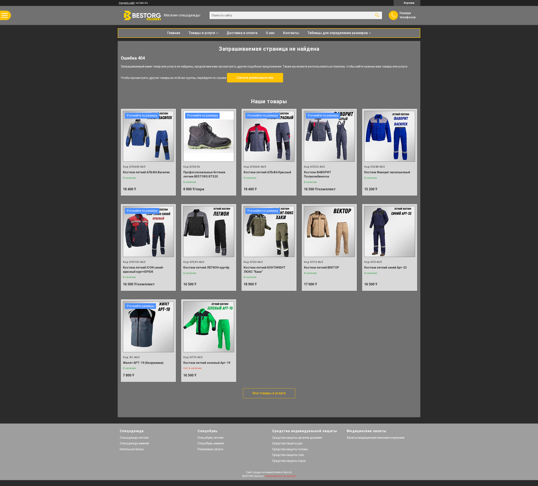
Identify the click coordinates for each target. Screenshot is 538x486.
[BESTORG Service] (140, 15)
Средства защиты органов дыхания (297, 437)
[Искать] (377, 15)
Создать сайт (127, 2)
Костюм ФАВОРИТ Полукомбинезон (317, 174)
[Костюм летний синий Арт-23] (389, 231)
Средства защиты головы (290, 449)
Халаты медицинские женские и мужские (376, 437)
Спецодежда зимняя (134, 443)
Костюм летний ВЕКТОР (321, 267)
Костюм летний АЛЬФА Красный (267, 172)
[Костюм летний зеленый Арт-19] (208, 326)
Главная (173, 33)
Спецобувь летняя (210, 437)
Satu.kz (287, 472)
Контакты (291, 33)
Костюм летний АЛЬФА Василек (146, 172)
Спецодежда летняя (134, 437)
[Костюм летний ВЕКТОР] (329, 231)
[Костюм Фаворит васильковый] (389, 136)
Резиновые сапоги (210, 449)
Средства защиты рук (287, 443)
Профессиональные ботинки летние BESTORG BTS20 (204, 174)
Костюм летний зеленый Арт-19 (206, 362)
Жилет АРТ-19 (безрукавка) (143, 362)
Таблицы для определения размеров (337, 33)
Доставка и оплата (242, 33)
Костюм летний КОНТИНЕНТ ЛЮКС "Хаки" (264, 269)
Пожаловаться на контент (280, 476)
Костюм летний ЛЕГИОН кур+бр (206, 267)
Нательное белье (132, 449)
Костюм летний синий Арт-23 (385, 267)
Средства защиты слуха (289, 460)
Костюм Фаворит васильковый (387, 172)
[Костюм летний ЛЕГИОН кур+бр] (208, 231)
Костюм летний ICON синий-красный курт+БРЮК (143, 269)
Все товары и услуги (269, 393)
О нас (270, 33)
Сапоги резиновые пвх (255, 78)
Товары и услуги (202, 33)
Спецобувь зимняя (211, 443)
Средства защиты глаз (288, 455)
